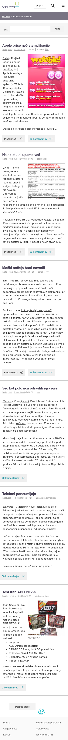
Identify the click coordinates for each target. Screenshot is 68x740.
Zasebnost (41, 158)
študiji (25, 401)
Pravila (6, 722)
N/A (47, 49)
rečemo (20, 423)
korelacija (26, 456)
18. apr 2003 (17, 595)
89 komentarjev (38, 372)
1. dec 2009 (19, 158)
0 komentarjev (10, 687)
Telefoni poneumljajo (19, 493)
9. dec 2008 (19, 392)
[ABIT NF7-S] (46, 618)
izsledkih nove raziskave (32, 506)
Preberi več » (11, 138)
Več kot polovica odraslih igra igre (29, 388)
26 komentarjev (38, 139)
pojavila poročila (11, 67)
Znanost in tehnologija (46, 497)
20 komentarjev (38, 251)
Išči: (6, 29)
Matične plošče (42, 595)
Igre (38, 392)
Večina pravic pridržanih (48, 722)
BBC (5, 280)
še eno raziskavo (12, 176)
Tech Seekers (11, 605)
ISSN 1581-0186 (44, 734)
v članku (44, 670)
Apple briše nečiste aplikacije (26, 45)
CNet (6, 58)
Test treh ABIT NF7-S (19, 591)
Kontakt (7, 734)
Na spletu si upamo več (21, 154)
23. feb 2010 (19, 49)
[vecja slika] (46, 81)
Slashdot (8, 506)
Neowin (7, 401)
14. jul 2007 (19, 497)
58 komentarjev (10, 576)
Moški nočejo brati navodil (23, 267)
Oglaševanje (42, 728)
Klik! (58, 558)
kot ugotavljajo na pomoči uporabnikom (27, 312)
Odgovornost (10, 728)
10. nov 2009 (20, 271)
